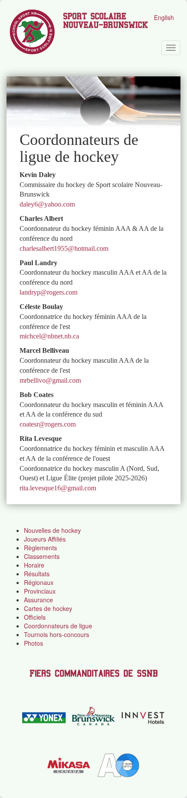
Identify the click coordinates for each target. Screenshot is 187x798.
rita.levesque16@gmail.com (58, 488)
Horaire (34, 565)
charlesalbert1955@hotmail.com (64, 248)
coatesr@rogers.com (48, 424)
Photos (33, 643)
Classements (42, 556)
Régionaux (38, 582)
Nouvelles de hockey (52, 530)
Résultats (37, 573)
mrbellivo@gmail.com (50, 380)
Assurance (38, 599)
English (164, 17)
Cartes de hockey (48, 608)
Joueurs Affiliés (45, 539)
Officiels (35, 617)
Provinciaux (40, 591)
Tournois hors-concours (56, 634)
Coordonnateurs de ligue (58, 625)
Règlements (40, 547)
